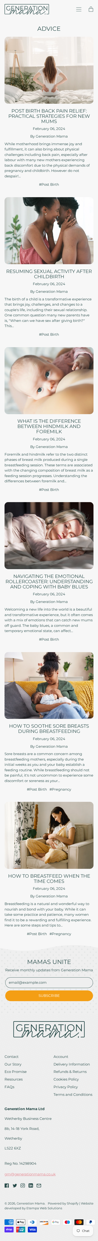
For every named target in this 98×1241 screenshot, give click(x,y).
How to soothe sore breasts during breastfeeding (49, 728)
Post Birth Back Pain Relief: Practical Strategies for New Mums (49, 116)
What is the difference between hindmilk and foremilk (49, 426)
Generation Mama (31, 1203)
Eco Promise (16, 1071)
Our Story (13, 1064)
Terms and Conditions (73, 1094)
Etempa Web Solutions (44, 1208)
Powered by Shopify (63, 1203)
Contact (12, 1056)
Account (61, 1056)
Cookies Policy (66, 1079)
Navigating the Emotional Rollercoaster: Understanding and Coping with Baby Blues (49, 581)
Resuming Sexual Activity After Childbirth (49, 273)
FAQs (9, 1087)
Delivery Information (72, 1064)
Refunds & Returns (70, 1071)
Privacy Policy (66, 1087)
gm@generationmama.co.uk (30, 1174)
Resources (14, 1079)
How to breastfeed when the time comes (49, 878)
